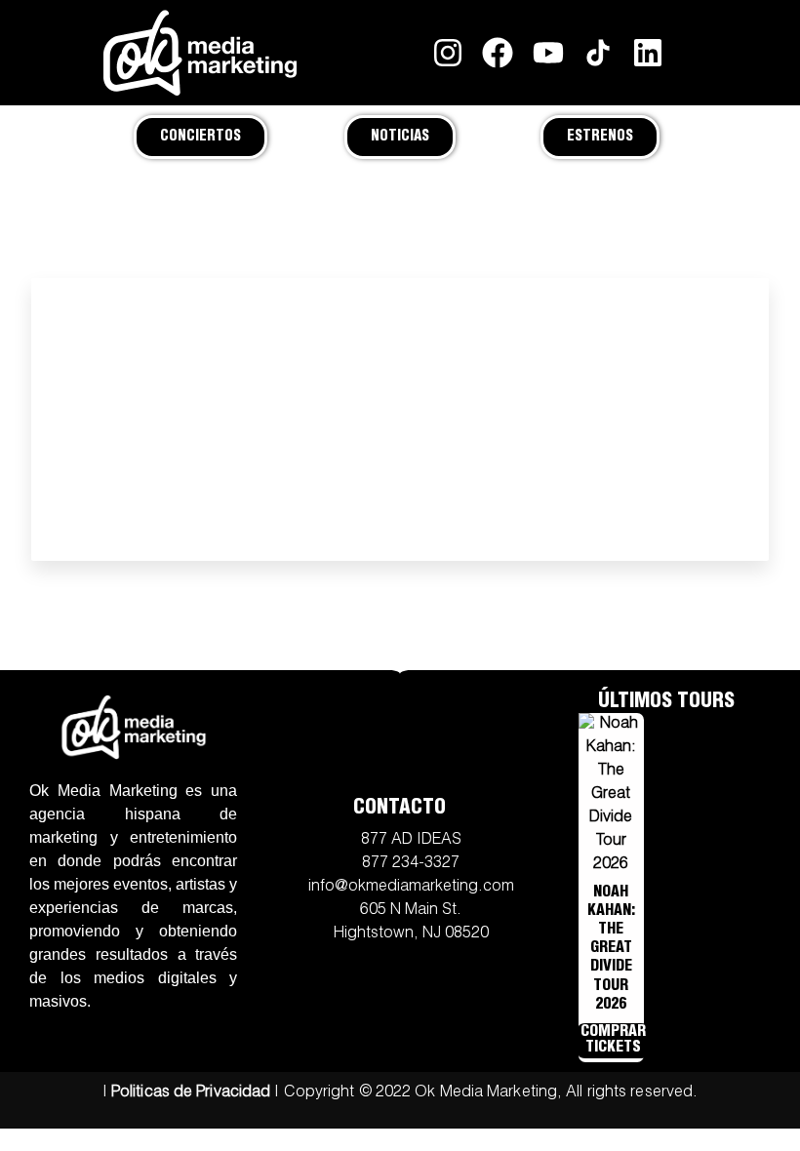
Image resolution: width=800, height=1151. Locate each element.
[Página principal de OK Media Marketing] (200, 53)
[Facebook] (498, 52)
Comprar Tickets (613, 1040)
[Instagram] (448, 52)
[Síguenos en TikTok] (597, 52)
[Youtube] (548, 52)
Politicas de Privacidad (190, 1093)
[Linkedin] (647, 52)
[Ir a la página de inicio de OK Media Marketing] (133, 727)
